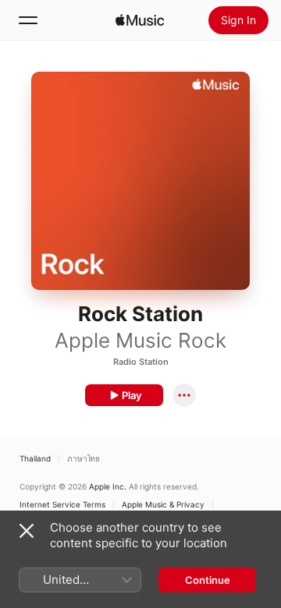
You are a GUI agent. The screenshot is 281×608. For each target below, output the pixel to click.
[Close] (27, 531)
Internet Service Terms (62, 504)
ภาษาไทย (83, 458)
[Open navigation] (28, 20)
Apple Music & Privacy (163, 504)
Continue (207, 580)
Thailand (35, 458)
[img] (140, 20)
